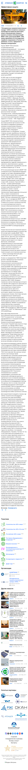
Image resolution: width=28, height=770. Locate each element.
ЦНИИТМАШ (13, 572)
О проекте (14, 736)
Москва (13, 575)
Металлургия (10, 554)
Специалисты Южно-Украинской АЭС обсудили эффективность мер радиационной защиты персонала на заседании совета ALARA (17, 623)
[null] (18, 26)
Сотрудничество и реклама (14, 738)
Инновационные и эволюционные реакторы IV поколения (15, 549)
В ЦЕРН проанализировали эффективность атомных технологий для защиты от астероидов (17, 594)
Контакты (14, 743)
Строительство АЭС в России (15, 529)
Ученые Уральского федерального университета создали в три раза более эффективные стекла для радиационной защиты (17, 612)
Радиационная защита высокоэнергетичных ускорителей (16, 680)
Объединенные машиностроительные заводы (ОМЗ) (16, 580)
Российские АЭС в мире (13, 534)
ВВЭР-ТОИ (9, 564)
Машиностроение (11, 544)
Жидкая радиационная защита (16, 661)
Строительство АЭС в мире (14, 524)
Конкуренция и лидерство (14, 559)
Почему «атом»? (14, 741)
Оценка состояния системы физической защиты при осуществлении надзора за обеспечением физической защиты (17, 670)
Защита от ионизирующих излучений (17, 653)
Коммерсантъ (12, 508)
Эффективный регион (15, 644)
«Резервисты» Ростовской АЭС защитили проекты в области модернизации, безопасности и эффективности (17, 603)
